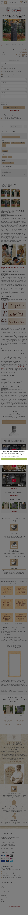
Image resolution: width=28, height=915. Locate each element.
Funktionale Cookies (14, 461)
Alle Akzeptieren (14, 458)
